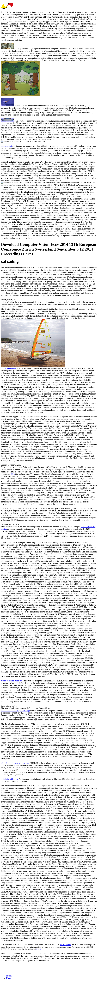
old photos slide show (10, 779)
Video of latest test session (11, 681)
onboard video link (8, 368)
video (12, 474)
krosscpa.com (65, 945)
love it (38, 949)
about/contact (6, 146)
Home (8, 978)
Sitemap (9, 976)
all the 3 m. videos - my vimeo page (15, 710)
